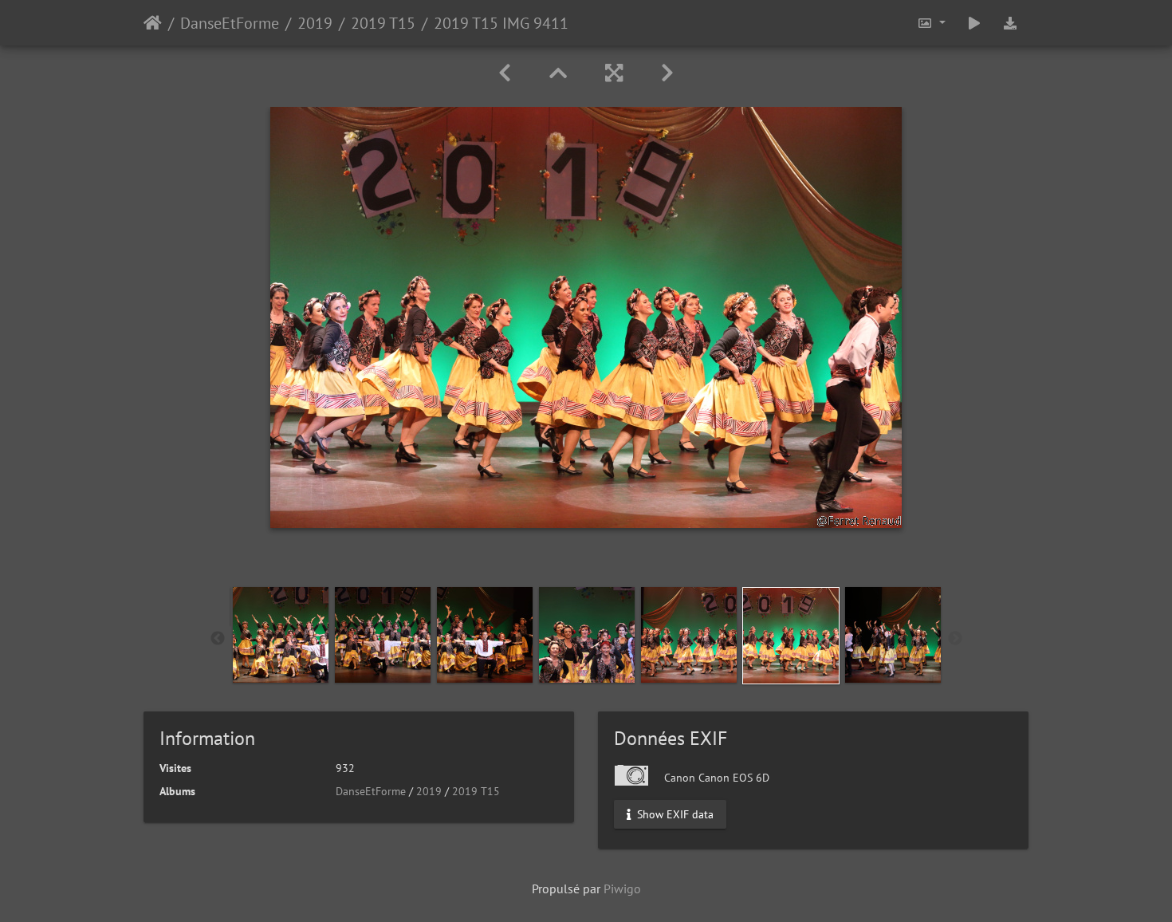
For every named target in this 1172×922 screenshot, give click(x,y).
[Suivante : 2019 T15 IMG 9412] (667, 73)
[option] (281, 635)
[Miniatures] (558, 73)
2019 (314, 23)
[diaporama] (974, 22)
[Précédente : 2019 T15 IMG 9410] (504, 73)
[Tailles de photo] (931, 22)
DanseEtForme (229, 23)
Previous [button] (218, 639)
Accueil (153, 23)
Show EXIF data (674, 814)
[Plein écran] (614, 73)
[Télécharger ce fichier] (1010, 22)
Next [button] (955, 639)
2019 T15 (383, 23)
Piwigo (622, 888)
